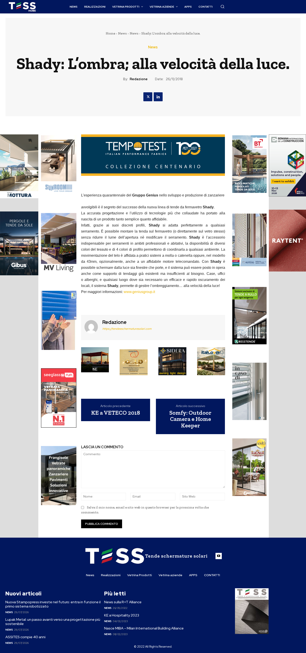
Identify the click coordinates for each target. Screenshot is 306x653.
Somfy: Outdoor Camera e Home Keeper (190, 419)
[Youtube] (218, 556)
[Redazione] (91, 326)
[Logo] (22, 7)
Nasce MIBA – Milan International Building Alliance (144, 628)
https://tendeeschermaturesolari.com (126, 329)
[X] (147, 96)
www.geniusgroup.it (139, 292)
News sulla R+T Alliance (123, 602)
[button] (222, 6)
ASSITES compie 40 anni (25, 637)
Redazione (139, 79)
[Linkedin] (158, 96)
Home (110, 33)
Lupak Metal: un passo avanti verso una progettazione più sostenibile (52, 621)
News (122, 33)
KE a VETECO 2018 (115, 412)
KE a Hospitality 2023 (121, 615)
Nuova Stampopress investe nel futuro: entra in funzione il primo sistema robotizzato (53, 604)
